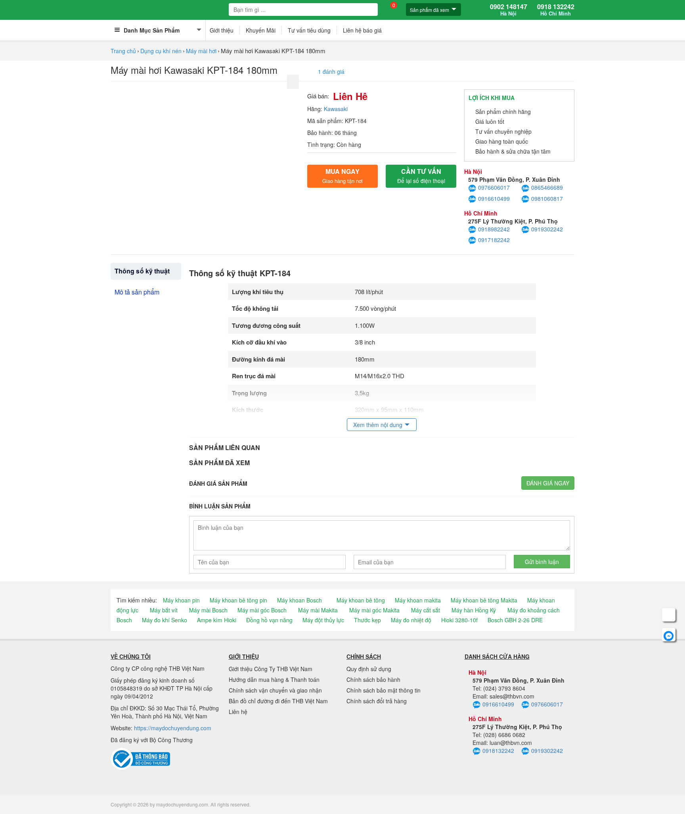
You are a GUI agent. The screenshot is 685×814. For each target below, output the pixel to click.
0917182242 (494, 240)
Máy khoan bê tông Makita (484, 600)
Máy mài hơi (201, 51)
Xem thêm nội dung (377, 425)
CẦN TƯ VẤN (421, 176)
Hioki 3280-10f (459, 620)
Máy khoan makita (418, 600)
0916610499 (494, 198)
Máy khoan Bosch (299, 600)
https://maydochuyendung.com (172, 728)
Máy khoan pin (181, 600)
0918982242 (494, 229)
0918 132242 (555, 10)
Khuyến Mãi (261, 30)
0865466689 (547, 187)
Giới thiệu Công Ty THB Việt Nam (270, 669)
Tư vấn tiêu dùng (309, 30)
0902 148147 (508, 10)
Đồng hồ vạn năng (269, 620)
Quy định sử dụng (368, 669)
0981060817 (547, 198)
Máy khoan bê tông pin (238, 600)
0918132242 (498, 750)
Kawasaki (336, 109)
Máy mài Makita (318, 610)
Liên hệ (238, 712)
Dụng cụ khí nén (161, 51)
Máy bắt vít (164, 610)
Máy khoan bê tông (361, 600)
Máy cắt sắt (425, 610)
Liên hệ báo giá (362, 30)
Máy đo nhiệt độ (411, 620)
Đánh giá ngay (547, 483)
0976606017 (494, 187)
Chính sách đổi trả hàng (376, 701)
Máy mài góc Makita (374, 610)
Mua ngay (342, 176)
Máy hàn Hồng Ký (474, 610)
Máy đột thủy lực (323, 620)
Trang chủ (123, 51)
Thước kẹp (367, 620)
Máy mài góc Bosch (262, 610)
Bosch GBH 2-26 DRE (515, 620)
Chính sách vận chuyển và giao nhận (275, 690)
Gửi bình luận (542, 562)
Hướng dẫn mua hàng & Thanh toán (274, 679)
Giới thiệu (221, 30)
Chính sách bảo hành (373, 679)
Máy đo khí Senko (164, 620)
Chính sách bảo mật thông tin (383, 690)
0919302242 (547, 229)
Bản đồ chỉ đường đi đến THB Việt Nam (278, 701)
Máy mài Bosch (208, 610)
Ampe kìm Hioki (216, 620)
